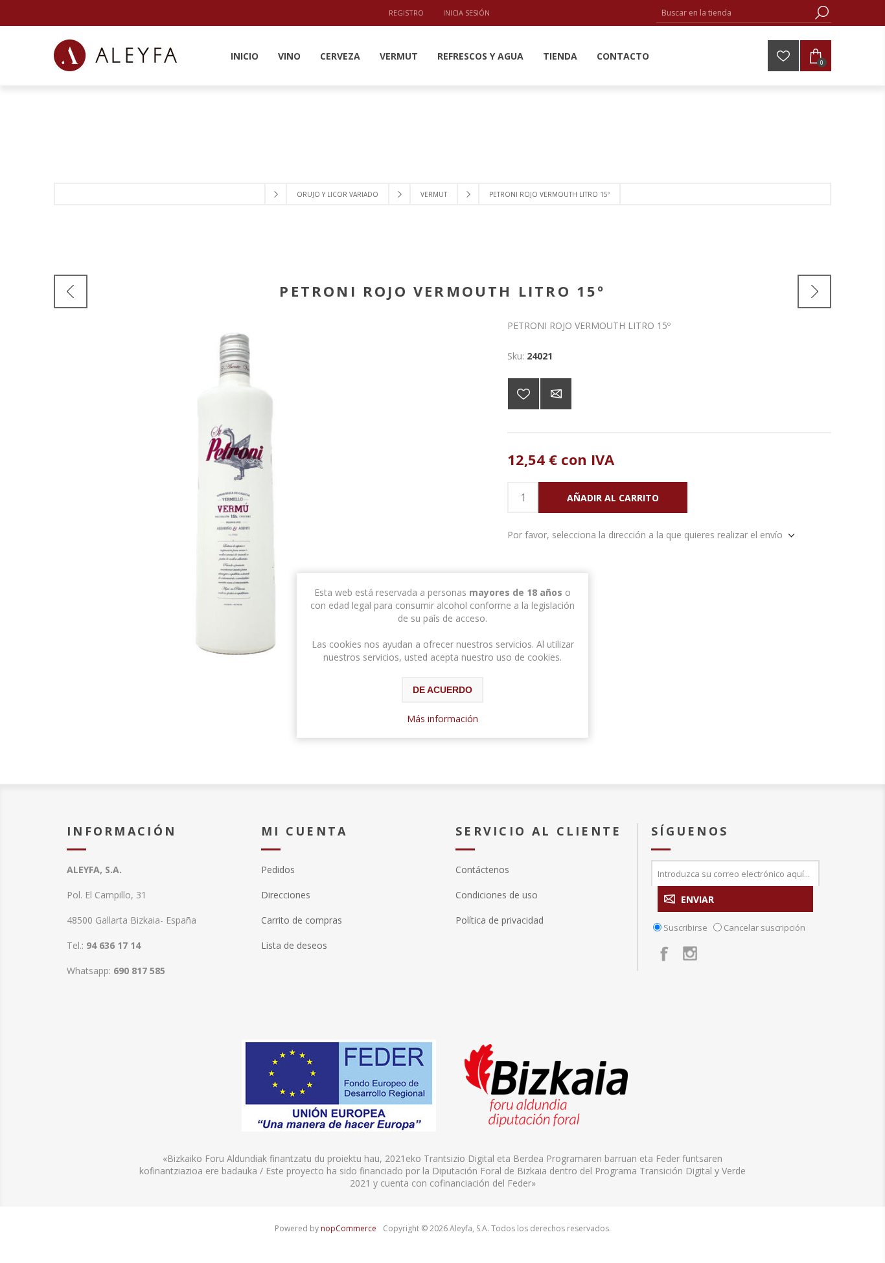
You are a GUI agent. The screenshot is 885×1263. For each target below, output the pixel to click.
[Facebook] (664, 953)
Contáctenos (482, 869)
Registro (406, 12)
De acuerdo (442, 690)
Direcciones (285, 895)
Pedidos (278, 869)
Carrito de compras (301, 920)
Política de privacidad (499, 920)
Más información (442, 718)
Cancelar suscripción (764, 927)
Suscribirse (685, 927)
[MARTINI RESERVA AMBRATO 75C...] (70, 291)
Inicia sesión (466, 12)
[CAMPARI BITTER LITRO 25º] (814, 291)
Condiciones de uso (496, 895)
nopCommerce (348, 1228)
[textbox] (734, 12)
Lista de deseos (294, 945)
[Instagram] (690, 953)
